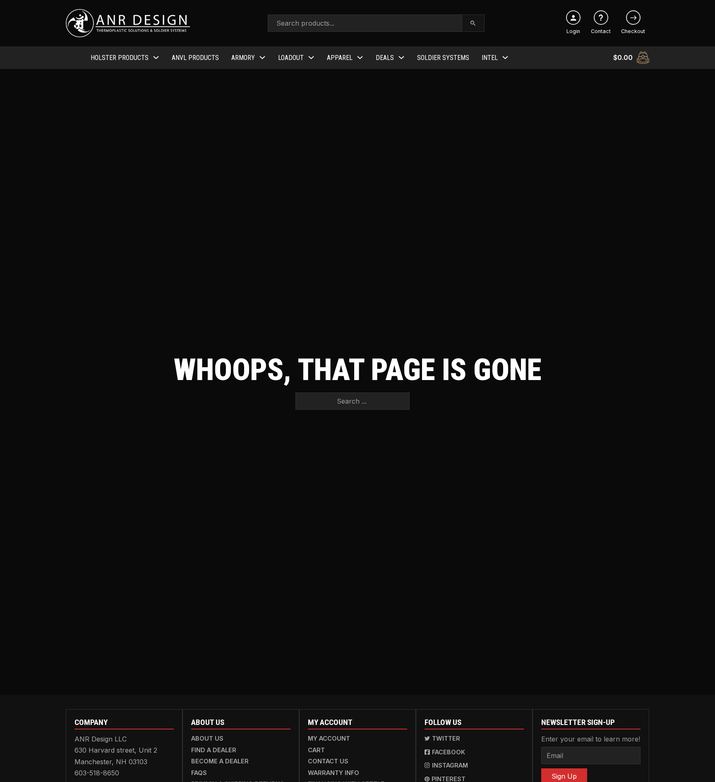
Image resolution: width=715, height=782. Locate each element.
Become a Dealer (220, 761)
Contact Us (328, 761)
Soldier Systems (443, 58)
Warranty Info (333, 772)
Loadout (291, 58)
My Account (329, 738)
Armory (243, 58)
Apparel (340, 58)
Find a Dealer (213, 749)
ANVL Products (195, 58)
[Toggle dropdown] (156, 57)
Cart (316, 749)
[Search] (473, 23)
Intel (490, 58)
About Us (207, 738)
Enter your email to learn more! (590, 739)
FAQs (199, 772)
